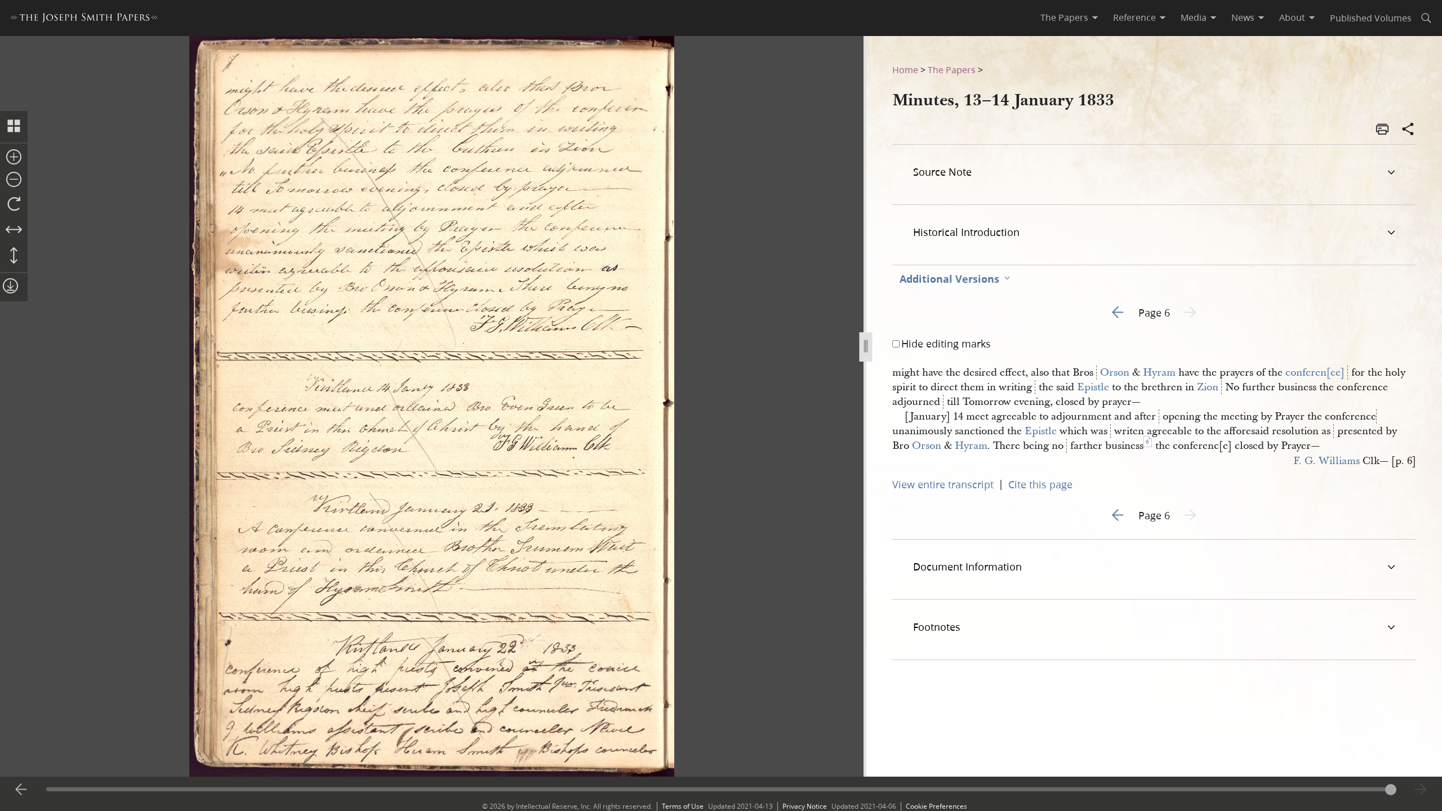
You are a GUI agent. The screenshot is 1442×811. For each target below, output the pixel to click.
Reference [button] (1134, 17)
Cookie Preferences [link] (936, 806)
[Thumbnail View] (14, 126)
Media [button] (1194, 17)
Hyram (1159, 373)
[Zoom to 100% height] (14, 256)
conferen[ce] (1315, 373)
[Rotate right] (14, 204)
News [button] (1242, 17)
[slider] (721, 789)
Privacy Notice (804, 806)
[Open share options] (1408, 130)
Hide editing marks (946, 343)
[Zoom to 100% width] (14, 230)
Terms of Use (683, 806)
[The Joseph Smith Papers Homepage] (84, 19)
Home (905, 69)
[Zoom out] (14, 180)
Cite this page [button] (1040, 484)
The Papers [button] (1064, 17)
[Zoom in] (14, 158)
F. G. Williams (1326, 461)
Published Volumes (1371, 17)
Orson (1114, 373)
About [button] (1292, 17)
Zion (1207, 387)
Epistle (1093, 387)
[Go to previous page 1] (21, 790)
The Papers (952, 69)
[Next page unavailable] (1421, 790)
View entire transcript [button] (943, 484)
